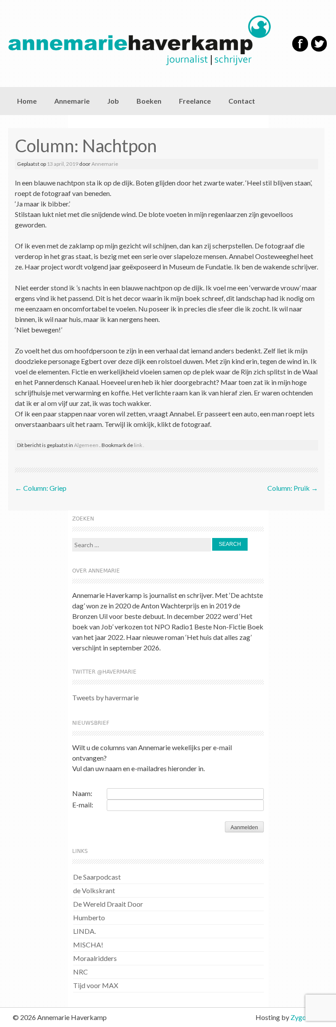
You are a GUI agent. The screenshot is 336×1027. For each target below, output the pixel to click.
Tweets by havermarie (105, 697)
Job (113, 101)
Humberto (89, 917)
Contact (241, 101)
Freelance (195, 101)
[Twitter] (319, 49)
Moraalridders (95, 958)
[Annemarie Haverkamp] (144, 40)
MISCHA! (88, 944)
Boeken (148, 101)
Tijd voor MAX (95, 985)
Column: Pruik (292, 488)
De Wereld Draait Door (108, 904)
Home (27, 101)
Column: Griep (40, 488)
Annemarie (72, 101)
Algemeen (86, 445)
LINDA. (84, 931)
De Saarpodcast (97, 877)
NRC (80, 972)
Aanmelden (244, 827)
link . (139, 445)
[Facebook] (300, 49)
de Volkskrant (94, 890)
